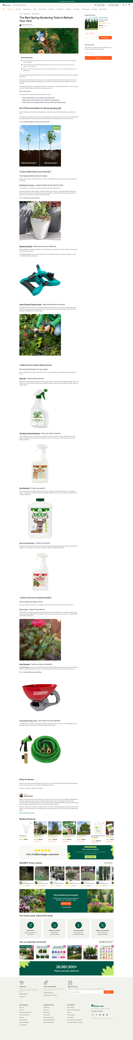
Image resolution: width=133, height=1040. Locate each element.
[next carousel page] (113, 828)
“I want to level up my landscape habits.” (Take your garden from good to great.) (44, 102)
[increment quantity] (96, 37)
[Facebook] (100, 1014)
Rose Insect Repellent (27, 543)
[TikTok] (96, 1014)
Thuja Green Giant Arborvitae (103, 20)
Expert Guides (102, 9)
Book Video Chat (66, 903)
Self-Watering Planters (27, 185)
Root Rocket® (55, 108)
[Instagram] (92, 1014)
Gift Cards (21, 1017)
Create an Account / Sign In (50, 995)
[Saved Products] (126, 5)
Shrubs (34, 9)
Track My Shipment (48, 992)
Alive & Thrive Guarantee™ (73, 1009)
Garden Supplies (86, 9)
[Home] (7, 5)
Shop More (94, 9)
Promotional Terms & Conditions (75, 1022)
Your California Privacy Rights (74, 1019)
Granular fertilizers (24, 667)
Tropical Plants (60, 9)
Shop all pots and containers (32, 198)
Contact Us (22, 996)
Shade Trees (52, 9)
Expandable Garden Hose (28, 720)
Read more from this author (27, 813)
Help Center (46, 1012)
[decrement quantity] (86, 37)
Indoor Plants (76, 9)
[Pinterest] (107, 1014)
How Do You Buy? (90, 856)
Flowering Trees (42, 9)
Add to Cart (106, 37)
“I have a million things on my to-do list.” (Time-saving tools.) (38, 97)
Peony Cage (23, 609)
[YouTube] (103, 1014)
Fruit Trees (18, 9)
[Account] (123, 5)
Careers (21, 1009)
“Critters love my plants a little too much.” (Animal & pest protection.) (41, 100)
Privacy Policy (70, 1007)
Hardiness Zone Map (48, 1017)
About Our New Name (48, 1022)
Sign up (109, 992)
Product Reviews (23, 1019)
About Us (21, 1007)
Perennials (68, 9)
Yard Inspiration (23, 1024)
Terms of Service (71, 1014)
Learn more (76, 1)
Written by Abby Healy (27, 24)
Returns (69, 1012)
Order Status (46, 1007)
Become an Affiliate (24, 1022)
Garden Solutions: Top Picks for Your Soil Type (36, 121)
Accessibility (70, 1017)
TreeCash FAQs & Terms (49, 1019)
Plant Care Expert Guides (25, 1012)
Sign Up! (98, 58)
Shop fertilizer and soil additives (33, 672)
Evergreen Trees (27, 9)
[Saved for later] (31, 823)
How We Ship (46, 1014)
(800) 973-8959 (67, 907)
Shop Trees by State (24, 1014)
